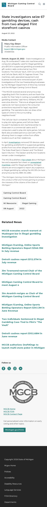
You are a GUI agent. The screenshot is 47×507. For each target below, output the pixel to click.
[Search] (39, 4)
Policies (7, 472)
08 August (8, 209)
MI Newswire (9, 203)
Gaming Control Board (14, 193)
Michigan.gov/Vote (14, 430)
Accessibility (9, 478)
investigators (14, 142)
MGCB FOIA (8, 412)
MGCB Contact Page (12, 414)
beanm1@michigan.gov (14, 49)
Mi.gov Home (10, 466)
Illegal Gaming (29, 203)
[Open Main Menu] (44, 4)
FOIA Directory (10, 496)
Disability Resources (13, 484)
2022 (21, 209)
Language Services (12, 490)
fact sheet (26, 160)
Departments (10, 502)
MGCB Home (9, 409)
